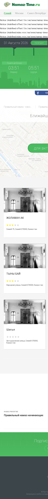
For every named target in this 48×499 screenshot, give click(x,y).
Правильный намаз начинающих (23, 415)
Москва (19, 13)
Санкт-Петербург (36, 13)
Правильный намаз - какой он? (20, 106)
